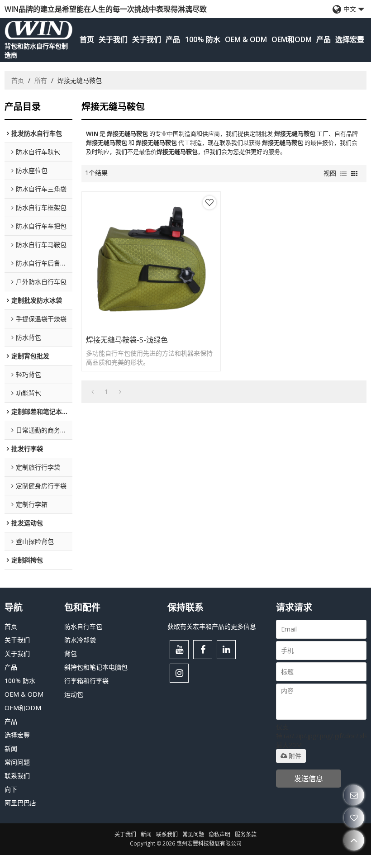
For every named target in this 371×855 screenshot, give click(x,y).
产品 (173, 39)
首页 (87, 39)
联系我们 (17, 775)
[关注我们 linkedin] (226, 649)
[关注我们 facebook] (202, 649)
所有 (40, 80)
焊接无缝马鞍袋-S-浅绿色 (127, 339)
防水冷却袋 (80, 640)
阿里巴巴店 (20, 802)
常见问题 (193, 834)
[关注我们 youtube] (179, 649)
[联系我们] (354, 795)
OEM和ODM (291, 39)
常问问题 (17, 762)
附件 (295, 756)
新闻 (11, 748)
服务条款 (246, 834)
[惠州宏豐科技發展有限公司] (39, 30)
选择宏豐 (349, 39)
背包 (70, 653)
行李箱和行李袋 (86, 680)
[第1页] (92, 392)
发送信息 (308, 779)
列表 (343, 173)
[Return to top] (354, 840)
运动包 (73, 694)
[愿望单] (354, 818)
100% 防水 (202, 39)
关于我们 (113, 39)
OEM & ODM (246, 39)
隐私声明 (219, 834)
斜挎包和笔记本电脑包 (96, 667)
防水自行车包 (83, 626)
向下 (11, 789)
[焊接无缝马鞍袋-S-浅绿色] (151, 261)
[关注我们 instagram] (179, 673)
